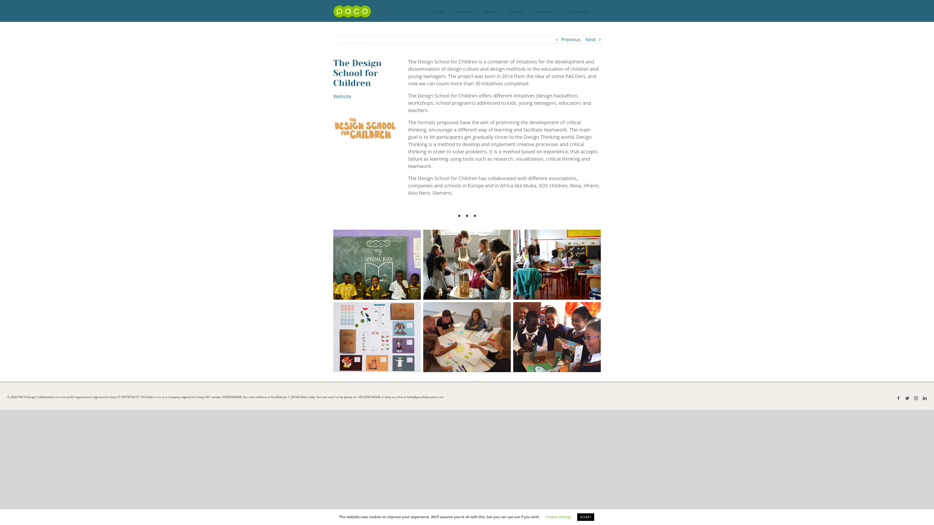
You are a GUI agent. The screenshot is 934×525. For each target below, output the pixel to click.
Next (590, 39)
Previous (571, 39)
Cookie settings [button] (558, 516)
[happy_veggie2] (377, 337)
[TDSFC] (377, 265)
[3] (467, 337)
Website (342, 96)
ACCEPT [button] (585, 517)
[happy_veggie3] (557, 265)
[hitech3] (467, 265)
